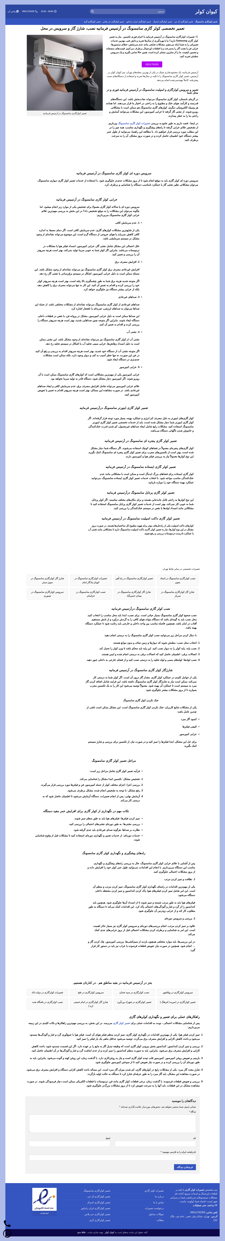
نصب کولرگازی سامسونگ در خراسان (90, 594)
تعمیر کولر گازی (121, 1023)
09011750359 (197, 1212)
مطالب (160, 1220)
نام (194, 1138)
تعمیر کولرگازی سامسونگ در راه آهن (134, 578)
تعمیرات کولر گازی (154, 1190)
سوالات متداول (156, 1214)
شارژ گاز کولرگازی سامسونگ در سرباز (177, 594)
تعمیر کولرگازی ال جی (183, 21)
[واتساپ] (7, 1234)
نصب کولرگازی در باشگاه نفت (47, 1002)
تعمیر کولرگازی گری (92, 21)
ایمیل (107, 1138)
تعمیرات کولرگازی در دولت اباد (47, 992)
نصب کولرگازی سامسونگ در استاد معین (177, 580)
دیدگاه (192, 1111)
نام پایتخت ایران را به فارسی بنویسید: (178, 1152)
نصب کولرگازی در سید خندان (134, 992)
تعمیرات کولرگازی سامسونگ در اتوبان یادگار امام (91, 580)
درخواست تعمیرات (154, 1208)
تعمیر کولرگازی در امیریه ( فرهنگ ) (177, 1002)
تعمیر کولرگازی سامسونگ (206, 21)
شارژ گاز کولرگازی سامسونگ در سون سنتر (47, 580)
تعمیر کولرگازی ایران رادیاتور (138, 21)
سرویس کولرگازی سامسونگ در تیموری (47, 594)
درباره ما (159, 1196)
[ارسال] (92, 11)
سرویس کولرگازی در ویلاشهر (178, 992)
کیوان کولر (206, 11)
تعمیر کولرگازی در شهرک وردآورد (134, 1002)
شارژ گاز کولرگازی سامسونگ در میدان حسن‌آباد (134, 594)
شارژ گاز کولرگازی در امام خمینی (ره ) (91, 1004)
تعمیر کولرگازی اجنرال (162, 21)
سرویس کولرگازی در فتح (91, 992)
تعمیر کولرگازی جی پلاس (113, 21)
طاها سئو (81, 1232)
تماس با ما (158, 1202)
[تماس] (7, 1224)
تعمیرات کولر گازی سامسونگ (134, 123)
